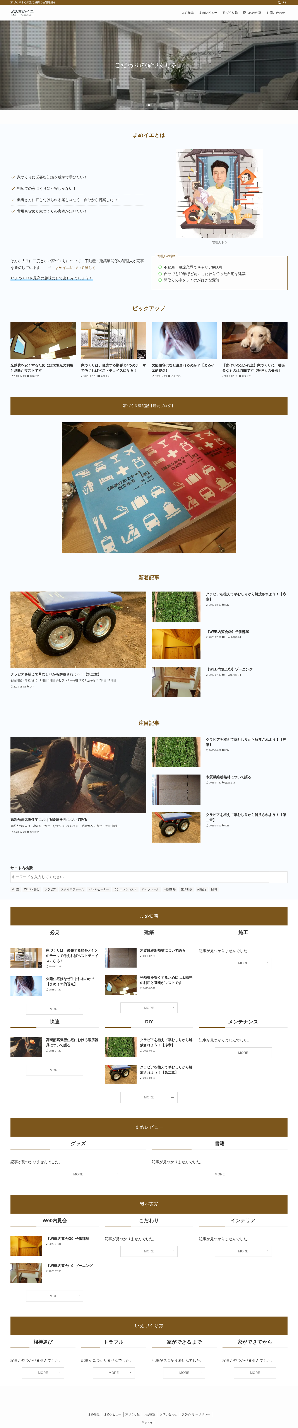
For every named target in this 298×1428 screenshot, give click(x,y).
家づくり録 (132, 1414)
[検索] (285, 2)
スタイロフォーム (72, 889)
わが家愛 (150, 1414)
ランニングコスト (125, 889)
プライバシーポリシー (196, 1414)
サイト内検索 (21, 868)
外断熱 (201, 889)
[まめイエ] (22, 12)
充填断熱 (186, 889)
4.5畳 (15, 889)
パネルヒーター (99, 889)
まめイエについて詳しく (75, 268)
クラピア (50, 889)
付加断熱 (170, 889)
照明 (214, 889)
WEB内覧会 (31, 889)
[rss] (279, 2)
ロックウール (150, 889)
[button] (145, 105)
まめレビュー (112, 1414)
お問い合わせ (168, 1414)
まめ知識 (93, 1414)
